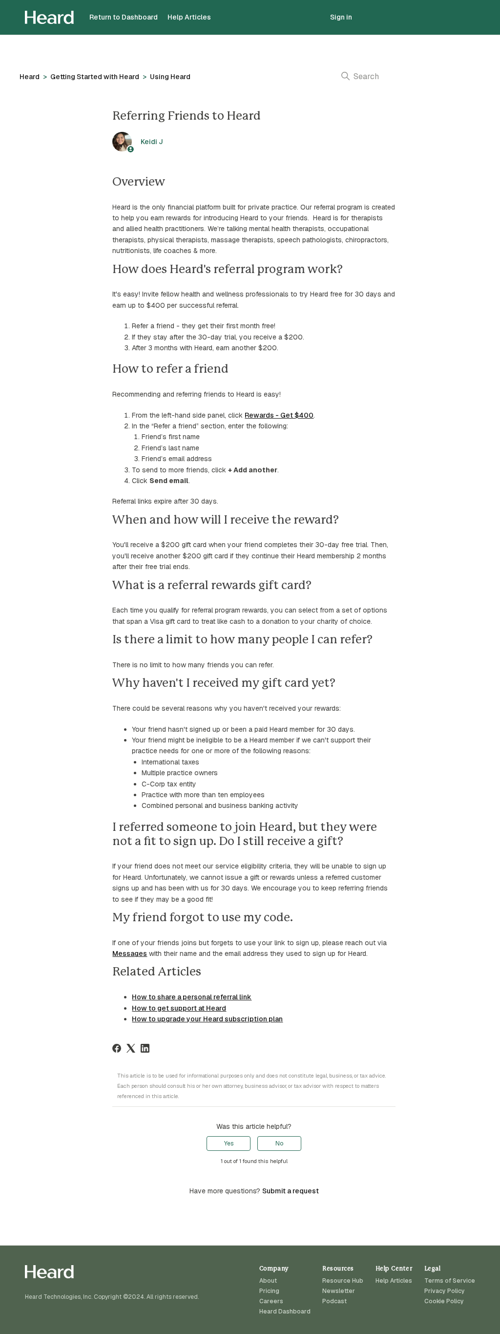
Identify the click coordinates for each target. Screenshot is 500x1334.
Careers (271, 1301)
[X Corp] (130, 1048)
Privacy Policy (444, 1291)
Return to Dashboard (123, 17)
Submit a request (290, 1190)
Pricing (269, 1291)
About (268, 1281)
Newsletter (338, 1291)
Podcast (334, 1301)
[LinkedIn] (145, 1048)
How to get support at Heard (179, 1008)
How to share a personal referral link (191, 997)
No (279, 1143)
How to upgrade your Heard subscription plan (207, 1019)
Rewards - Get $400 (279, 415)
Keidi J (152, 141)
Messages (129, 953)
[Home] (49, 17)
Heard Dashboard (285, 1311)
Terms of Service (449, 1281)
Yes (228, 1143)
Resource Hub (342, 1281)
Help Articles (189, 17)
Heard (30, 76)
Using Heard (170, 76)
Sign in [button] (341, 17)
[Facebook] (116, 1048)
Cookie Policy (444, 1301)
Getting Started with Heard (94, 76)
